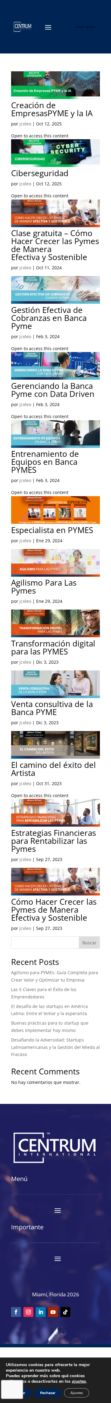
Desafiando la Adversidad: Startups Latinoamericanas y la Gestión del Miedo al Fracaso (55, 1047)
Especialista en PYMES (52, 530)
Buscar (89, 943)
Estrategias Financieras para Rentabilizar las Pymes (53, 840)
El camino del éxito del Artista (53, 768)
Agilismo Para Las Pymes (43, 586)
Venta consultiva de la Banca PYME (52, 707)
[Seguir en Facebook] (16, 1312)
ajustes (79, 1381)
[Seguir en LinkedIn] (41, 1312)
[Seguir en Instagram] (28, 1312)
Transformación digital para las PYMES (53, 647)
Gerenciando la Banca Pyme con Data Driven (52, 389)
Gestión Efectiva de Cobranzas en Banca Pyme (49, 317)
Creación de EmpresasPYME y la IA (51, 109)
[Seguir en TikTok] (65, 1312)
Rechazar (48, 1392)
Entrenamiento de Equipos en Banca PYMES (45, 461)
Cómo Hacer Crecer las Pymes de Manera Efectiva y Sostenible (54, 909)
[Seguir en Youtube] (53, 1312)
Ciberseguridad (39, 173)
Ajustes (76, 1392)
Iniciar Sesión (85, 27)
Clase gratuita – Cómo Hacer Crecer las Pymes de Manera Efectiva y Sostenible (55, 245)
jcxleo (25, 124)
